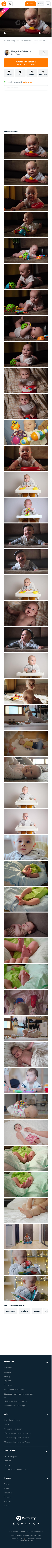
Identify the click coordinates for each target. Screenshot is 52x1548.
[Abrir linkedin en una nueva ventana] (21, 1522)
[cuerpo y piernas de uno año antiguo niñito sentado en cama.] (25, 1209)
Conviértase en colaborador (15, 1468)
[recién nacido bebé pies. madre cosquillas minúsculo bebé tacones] (25, 949)
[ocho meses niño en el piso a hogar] (25, 1027)
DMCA (6, 1423)
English (7, 1483)
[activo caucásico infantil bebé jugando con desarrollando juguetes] (25, 301)
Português (8, 1492)
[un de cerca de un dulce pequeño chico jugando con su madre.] (25, 1131)
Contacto (7, 1460)
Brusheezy (8, 1366)
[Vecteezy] (3, 3)
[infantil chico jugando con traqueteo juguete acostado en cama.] (25, 405)
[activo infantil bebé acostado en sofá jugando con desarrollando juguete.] (25, 249)
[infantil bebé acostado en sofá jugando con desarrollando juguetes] (25, 275)
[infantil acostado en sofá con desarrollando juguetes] (25, 197)
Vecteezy (7, 1371)
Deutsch (7, 1496)
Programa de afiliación (13, 1428)
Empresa (7, 1380)
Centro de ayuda (10, 1455)
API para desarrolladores (14, 1388)
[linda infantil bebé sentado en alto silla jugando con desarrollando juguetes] (25, 508)
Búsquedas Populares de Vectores (17, 1432)
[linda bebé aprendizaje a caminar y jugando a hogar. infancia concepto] (25, 1235)
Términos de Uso (16, 1538)
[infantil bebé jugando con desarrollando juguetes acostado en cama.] (25, 431)
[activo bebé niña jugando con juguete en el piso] (25, 768)
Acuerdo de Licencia (12, 1419)
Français (7, 1500)
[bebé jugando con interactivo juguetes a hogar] (25, 1001)
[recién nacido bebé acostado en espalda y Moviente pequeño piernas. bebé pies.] (25, 872)
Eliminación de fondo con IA (15, 1400)
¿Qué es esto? (27, 82)
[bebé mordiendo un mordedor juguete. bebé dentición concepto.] (25, 1261)
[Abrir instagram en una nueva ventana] (17, 1522)
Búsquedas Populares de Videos (17, 1441)
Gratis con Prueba (26, 62)
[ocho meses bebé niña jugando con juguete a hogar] (25, 1105)
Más (5, 1504)
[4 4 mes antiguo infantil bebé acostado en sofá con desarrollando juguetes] (25, 145)
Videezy (7, 1375)
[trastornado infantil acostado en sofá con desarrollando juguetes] (25, 457)
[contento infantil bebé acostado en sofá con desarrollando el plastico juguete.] (25, 223)
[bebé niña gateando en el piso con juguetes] (25, 716)
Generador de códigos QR (14, 1404)
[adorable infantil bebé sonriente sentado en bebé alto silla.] (25, 820)
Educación (8, 1384)
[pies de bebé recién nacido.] (25, 1157)
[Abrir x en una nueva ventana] (33, 1522)
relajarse (24, 1310)
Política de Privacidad (32, 1538)
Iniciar (40, 4)
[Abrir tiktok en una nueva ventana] (29, 1522)
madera (37, 1310)
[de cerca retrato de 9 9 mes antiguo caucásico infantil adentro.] (25, 846)
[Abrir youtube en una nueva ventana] (37, 1522)
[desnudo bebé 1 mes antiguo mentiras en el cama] (25, 1053)
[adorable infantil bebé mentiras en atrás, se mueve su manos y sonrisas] (25, 612)
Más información (12, 87)
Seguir (43, 54)
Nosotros (7, 1464)
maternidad (10, 1310)
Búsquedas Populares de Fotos (16, 1436)
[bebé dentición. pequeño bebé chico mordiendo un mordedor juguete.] (25, 1287)
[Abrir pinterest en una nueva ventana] (25, 1522)
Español (7, 1487)
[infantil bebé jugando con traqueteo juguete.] (25, 379)
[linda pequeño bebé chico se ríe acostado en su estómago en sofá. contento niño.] (25, 534)
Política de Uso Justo (25, 1539)
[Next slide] (42, 1310)
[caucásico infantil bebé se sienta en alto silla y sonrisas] (25, 794)
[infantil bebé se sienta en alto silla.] (25, 586)
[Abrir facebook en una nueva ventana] (14, 1522)
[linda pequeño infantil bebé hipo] (25, 638)
